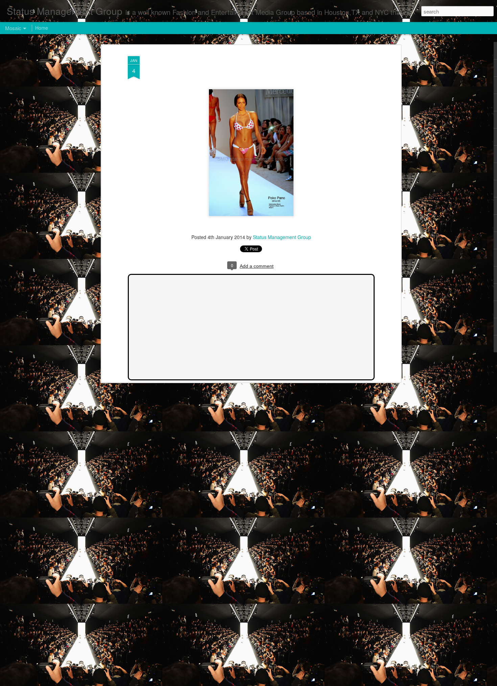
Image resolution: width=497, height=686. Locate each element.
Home (41, 27)
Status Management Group (282, 237)
